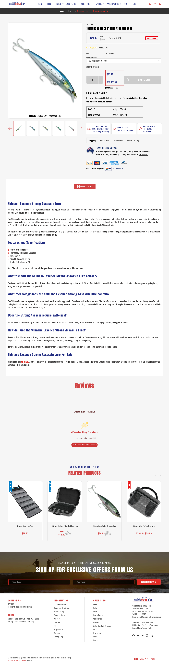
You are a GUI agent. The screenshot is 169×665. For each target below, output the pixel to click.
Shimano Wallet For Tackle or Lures (144, 526)
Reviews (57, 633)
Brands (95, 640)
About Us (57, 618)
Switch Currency (133, 140)
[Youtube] (138, 635)
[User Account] (155, 4)
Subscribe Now (147, 582)
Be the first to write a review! (84, 445)
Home (95, 636)
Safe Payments (149, 126)
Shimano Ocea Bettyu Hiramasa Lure (104, 526)
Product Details (86, 186)
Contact (57, 622)
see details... (143, 154)
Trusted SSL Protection (147, 130)
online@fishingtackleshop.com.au (20, 606)
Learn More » (117, 168)
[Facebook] (133, 635)
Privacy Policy (59, 611)
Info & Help (97, 633)
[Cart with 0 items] (160, 4)
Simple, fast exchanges (125, 130)
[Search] (150, 4)
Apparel (99, 4)
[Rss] (152, 635)
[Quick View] (25, 512)
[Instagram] (147, 635)
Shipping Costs (59, 615)
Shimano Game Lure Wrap (25, 526)
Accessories (86, 4)
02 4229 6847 (13, 604)
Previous (10, 128)
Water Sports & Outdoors (117, 4)
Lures (58, 4)
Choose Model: (92, 57)
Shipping (92, 140)
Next (80, 128)
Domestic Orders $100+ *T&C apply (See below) (100, 130)
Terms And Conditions (61, 608)
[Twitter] (143, 635)
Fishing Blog (58, 636)
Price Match (118, 140)
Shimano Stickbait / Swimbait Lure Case (65, 526)
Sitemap (29, 660)
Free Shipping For (99, 126)
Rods (49, 4)
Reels (40, 4)
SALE (134, 4)
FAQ (55, 625)
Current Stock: (92, 67)
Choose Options (104, 536)
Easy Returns (123, 127)
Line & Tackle (71, 4)
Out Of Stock (25, 536)
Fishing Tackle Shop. (20, 660)
